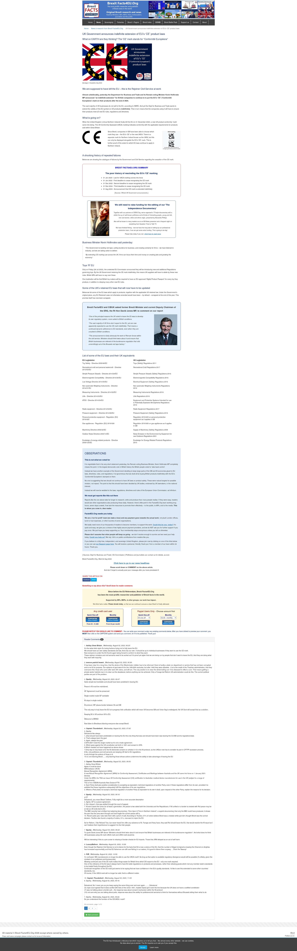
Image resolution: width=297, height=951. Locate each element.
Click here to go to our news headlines (131, 563)
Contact (196, 22)
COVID (157, 22)
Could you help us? (97, 537)
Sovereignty (109, 22)
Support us (185, 22)
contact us (30, 936)
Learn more (154, 947)
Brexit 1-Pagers (133, 22)
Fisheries (120, 22)
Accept (142, 947)
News (98, 22)
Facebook (86, 580)
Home (90, 22)
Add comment (92, 915)
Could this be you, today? (163, 524)
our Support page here (105, 544)
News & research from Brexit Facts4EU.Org (107, 28)
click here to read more (152, 234)
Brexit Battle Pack (170, 22)
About (204, 22)
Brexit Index (147, 22)
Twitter (94, 580)
